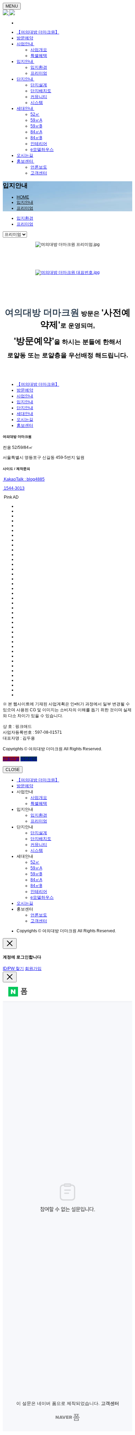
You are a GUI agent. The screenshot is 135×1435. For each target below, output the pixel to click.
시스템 (36, 102)
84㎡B (36, 137)
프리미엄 (38, 73)
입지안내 (25, 61)
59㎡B (36, 126)
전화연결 (11, 759)
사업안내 (25, 43)
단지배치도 (40, 90)
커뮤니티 (38, 96)
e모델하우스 (42, 149)
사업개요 (38, 49)
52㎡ (34, 114)
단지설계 (38, 85)
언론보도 (38, 167)
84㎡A (36, 131)
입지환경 (38, 67)
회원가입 (33, 968)
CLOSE (13, 769)
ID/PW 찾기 (13, 968)
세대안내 (25, 108)
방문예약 (25, 38)
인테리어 (38, 143)
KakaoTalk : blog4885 (24, 479)
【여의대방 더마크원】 (38, 32)
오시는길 (25, 155)
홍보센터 (25, 161)
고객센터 (38, 173)
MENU (12, 6)
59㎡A (36, 120)
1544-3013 (14, 488)
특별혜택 (38, 55)
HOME (23, 197)
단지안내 (25, 79)
